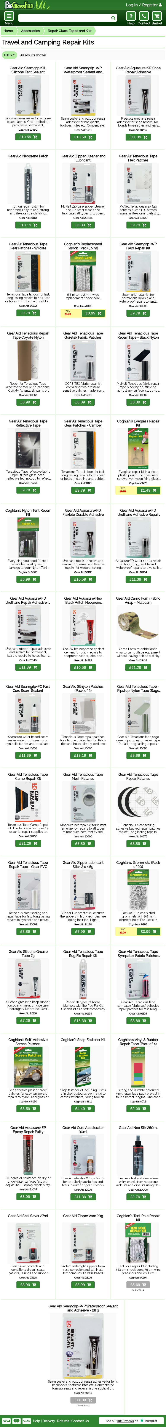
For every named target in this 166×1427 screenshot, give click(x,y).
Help (36, 1421)
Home (8, 31)
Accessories (30, 31)
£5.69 (135, 1285)
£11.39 (135, 137)
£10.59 (25, 137)
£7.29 (25, 1020)
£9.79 (135, 225)
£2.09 (135, 1109)
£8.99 (25, 402)
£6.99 (25, 579)
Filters (8, 55)
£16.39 (80, 1021)
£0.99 (90, 313)
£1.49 (145, 490)
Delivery (49, 1421)
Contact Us (80, 1421)
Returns (63, 1421)
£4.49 (80, 1109)
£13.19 (25, 225)
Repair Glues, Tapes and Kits (69, 31)
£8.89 (80, 225)
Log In (142, 5)
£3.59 (25, 1109)
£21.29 (135, 667)
